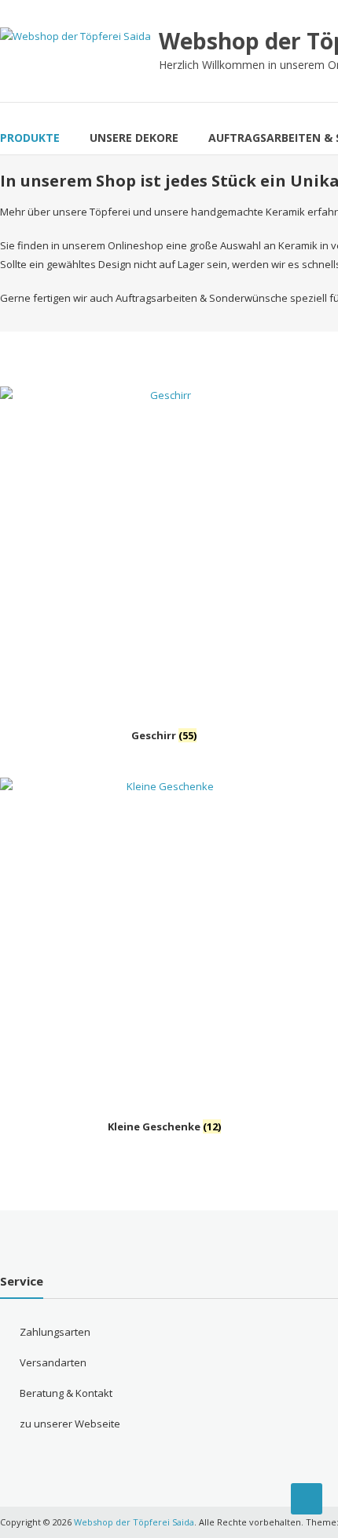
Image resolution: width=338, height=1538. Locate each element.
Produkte (30, 137)
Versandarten (53, 1362)
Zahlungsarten (55, 1332)
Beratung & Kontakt (66, 1393)
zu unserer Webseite (70, 1423)
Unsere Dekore (134, 137)
